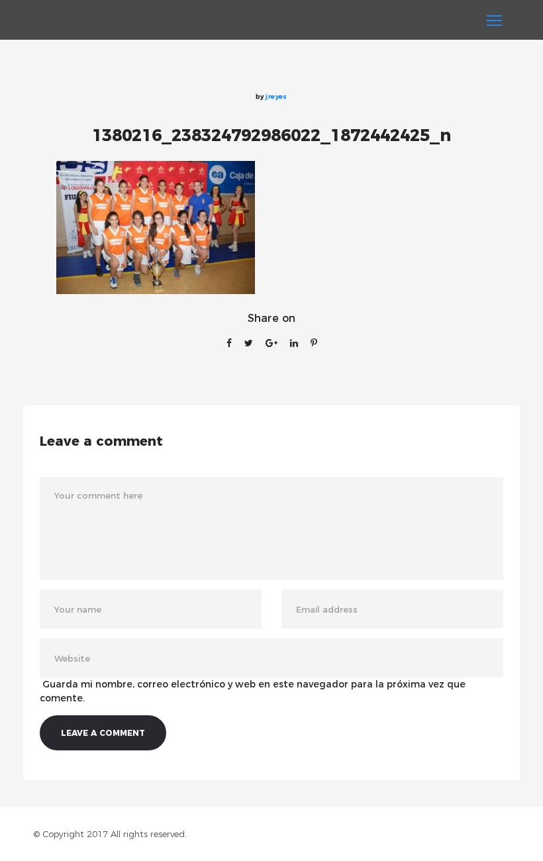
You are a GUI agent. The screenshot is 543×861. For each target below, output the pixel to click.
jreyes (276, 96)
